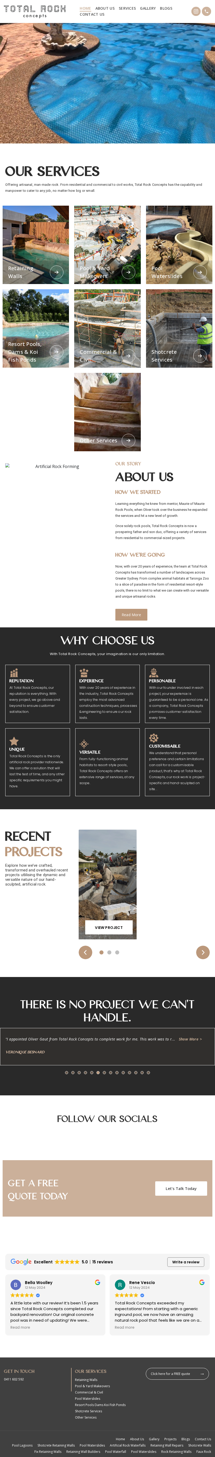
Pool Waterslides (87, 1398)
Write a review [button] (186, 1262)
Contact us (92, 14)
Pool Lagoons (22, 1445)
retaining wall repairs (166, 1445)
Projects (170, 1439)
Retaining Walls (86, 1380)
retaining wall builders (83, 1451)
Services (127, 8)
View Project (108, 927)
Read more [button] (20, 1327)
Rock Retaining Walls (176, 1451)
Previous (85, 952)
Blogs (166, 8)
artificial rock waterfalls (128, 1445)
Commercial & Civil (89, 1392)
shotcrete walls (199, 1445)
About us (105, 8)
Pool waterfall (115, 1451)
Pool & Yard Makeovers (92, 1386)
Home (85, 8)
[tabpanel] (108, 887)
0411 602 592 (14, 1379)
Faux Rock (203, 1451)
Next (203, 952)
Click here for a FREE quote (170, 1374)
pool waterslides (92, 1445)
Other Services (85, 1417)
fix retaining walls (47, 1451)
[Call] (206, 11)
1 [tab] (101, 952)
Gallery (148, 8)
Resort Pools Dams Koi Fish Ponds (100, 1405)
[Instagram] (196, 11)
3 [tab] (117, 952)
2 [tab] (109, 952)
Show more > (190, 1039)
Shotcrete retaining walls (56, 1445)
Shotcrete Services (88, 1411)
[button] (66, 1072)
